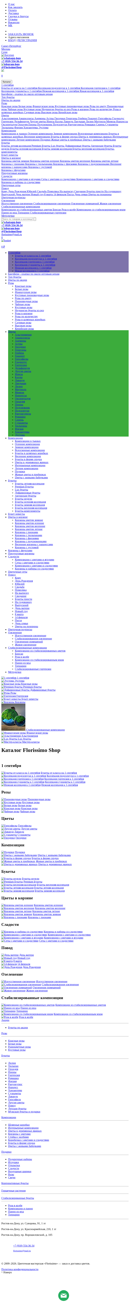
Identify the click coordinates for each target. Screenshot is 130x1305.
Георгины (72, 118)
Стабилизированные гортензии (48, 212)
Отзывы (12, 19)
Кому (4, 191)
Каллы (59, 121)
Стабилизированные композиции (20, 206)
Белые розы (25, 106)
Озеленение (8, 200)
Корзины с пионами (13, 164)
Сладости (6, 176)
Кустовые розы (33, 109)
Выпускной (8, 194)
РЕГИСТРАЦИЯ (27, 40)
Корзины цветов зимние (15, 161)
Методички (8, 215)
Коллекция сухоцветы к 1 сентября (21, 91)
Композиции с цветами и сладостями (97, 179)
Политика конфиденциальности (19, 1269)
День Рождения (17, 191)
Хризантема (15, 1090)
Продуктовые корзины (14, 173)
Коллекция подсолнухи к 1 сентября (59, 88)
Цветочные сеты (10, 185)
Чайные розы (16, 109)
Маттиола (100, 121)
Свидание (80, 191)
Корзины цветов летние (104, 161)
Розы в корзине (80, 109)
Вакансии (13, 22)
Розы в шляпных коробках (30, 319)
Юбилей (32, 191)
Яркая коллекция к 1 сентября (97, 91)
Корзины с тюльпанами (39, 164)
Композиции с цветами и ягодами (21, 179)
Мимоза (111, 121)
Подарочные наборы (20, 1159)
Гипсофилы (105, 118)
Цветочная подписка (13, 197)
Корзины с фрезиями (65, 164)
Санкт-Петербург (11, 46)
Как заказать (15, 7)
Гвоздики (60, 118)
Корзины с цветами (19, 1133)
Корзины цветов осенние (45, 161)
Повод (5, 188)
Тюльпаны (7, 127)
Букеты (5, 142)
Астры (50, 118)
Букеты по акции (18, 1027)
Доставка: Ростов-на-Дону (24, 31)
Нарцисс (13, 1087)
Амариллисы (26, 118)
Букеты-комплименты (27, 511)
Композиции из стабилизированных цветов (27, 209)
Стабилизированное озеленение (52, 203)
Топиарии (24, 212)
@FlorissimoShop (11, 67)
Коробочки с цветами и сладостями (28, 1140)
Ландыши (80, 121)
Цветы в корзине (11, 157)
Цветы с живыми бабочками (99, 139)
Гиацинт (93, 118)
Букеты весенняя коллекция (88, 148)
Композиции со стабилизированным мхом (101, 209)
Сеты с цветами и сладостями (58, 179)
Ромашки (90, 124)
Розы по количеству (101, 109)
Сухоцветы (111, 124)
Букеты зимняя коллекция (57, 148)
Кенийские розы (67, 112)
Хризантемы (31, 127)
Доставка (13, 13)
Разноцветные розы (19, 1046)
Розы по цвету (98, 106)
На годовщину (112, 191)
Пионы (32, 124)
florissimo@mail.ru (11, 234)
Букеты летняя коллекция (16, 145)
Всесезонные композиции (93, 133)
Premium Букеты (41, 145)
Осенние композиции (40, 133)
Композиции (8, 130)
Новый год (37, 194)
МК (10, 25)
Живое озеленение (110, 203)
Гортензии (7, 121)
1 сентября (7, 85)
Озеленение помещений (85, 203)
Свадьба (42, 191)
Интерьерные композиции (30, 465)
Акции (5, 1020)
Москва (5, 49)
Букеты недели (23, 498)
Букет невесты (9, 154)
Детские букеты (17, 1108)
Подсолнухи (60, 124)
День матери (23, 194)
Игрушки (13, 1162)
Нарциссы (122, 121)
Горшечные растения (13, 1190)
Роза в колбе (69, 209)
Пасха (70, 194)
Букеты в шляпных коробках (31, 453)
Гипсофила (14, 1099)
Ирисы (51, 121)
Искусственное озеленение (17, 203)
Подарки (45, 139)
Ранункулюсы (76, 124)
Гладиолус (118, 118)
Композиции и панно (20, 1208)
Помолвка (53, 191)
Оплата (12, 10)
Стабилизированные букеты (17, 1198)
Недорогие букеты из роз (56, 109)
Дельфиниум (22, 121)
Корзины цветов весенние (75, 161)
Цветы (5, 115)
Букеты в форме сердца (64, 136)
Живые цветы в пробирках (67, 139)
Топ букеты (8, 97)
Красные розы (9, 106)
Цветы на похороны (100, 194)
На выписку (67, 191)
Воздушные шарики (19, 1171)
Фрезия (18, 127)
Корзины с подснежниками (94, 164)
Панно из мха (9, 212)
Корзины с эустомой (40, 167)
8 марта (48, 194)
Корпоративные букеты (15, 1183)
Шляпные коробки (19, 1124)
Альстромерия (10, 118)
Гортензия (14, 1075)
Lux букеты (58, 145)
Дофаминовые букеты (78, 145)
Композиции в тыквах (14, 133)
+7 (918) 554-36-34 (12, 61)
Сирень (100, 124)
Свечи (11, 1177)
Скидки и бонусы (18, 16)
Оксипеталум (9, 124)
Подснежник (45, 124)
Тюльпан (13, 1066)
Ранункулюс (15, 1084)
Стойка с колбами (18, 1137)
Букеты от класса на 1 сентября (19, 88)
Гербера (83, 118)
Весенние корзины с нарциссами (34, 544)
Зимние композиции (65, 133)
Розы (4, 103)
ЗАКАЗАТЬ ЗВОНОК (21, 34)
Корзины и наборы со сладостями (20, 182)
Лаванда (68, 121)
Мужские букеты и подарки (24, 1111)
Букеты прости (95, 191)
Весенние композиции (37, 136)
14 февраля (60, 194)
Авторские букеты (102, 145)
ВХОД (12, 40)
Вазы (11, 1174)
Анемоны (40, 118)
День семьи (81, 194)
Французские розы (43, 106)
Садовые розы (32, 112)
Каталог (7, 82)
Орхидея (23, 124)
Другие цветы (38, 121)
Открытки (14, 1165)
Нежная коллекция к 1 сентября (61, 91)
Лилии (90, 121)
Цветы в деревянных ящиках (95, 136)
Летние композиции (28, 139)
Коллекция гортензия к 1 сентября (100, 88)
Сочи (4, 52)
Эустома (43, 127)
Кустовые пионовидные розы (72, 106)
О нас (11, 4)
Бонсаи (57, 209)
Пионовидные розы (26, 301)
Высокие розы (49, 112)
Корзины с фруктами (13, 170)
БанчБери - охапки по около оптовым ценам (27, 94)
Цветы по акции (10, 100)
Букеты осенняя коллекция (26, 148)
